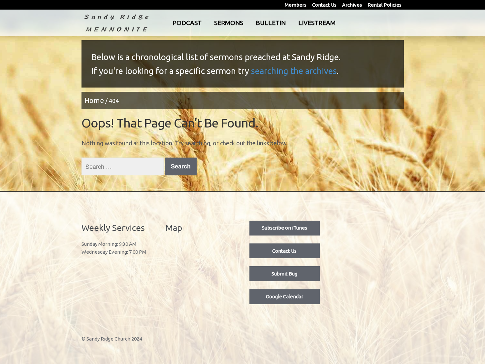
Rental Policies (385, 5)
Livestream (317, 22)
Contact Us (324, 5)
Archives (352, 5)
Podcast (187, 22)
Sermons (228, 22)
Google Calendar (284, 296)
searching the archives (294, 71)
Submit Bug (284, 273)
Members (296, 5)
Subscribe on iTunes (284, 228)
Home (94, 100)
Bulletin (271, 22)
